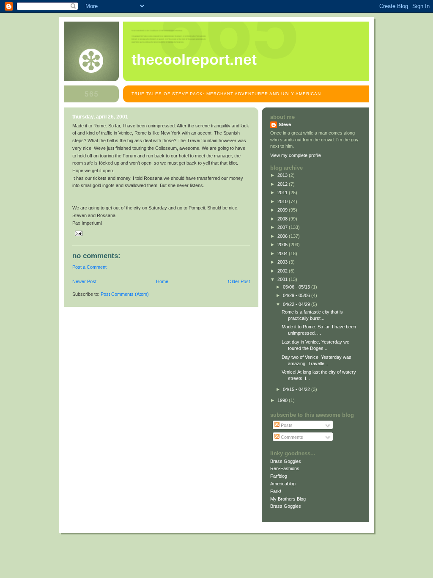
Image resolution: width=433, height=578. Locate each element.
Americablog (283, 483)
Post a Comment (89, 267)
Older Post (239, 281)
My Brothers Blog (288, 498)
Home (162, 281)
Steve (285, 124)
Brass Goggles (285, 461)
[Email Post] (77, 233)
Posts (286, 425)
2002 (283, 270)
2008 (283, 218)
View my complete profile (295, 155)
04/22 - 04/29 (297, 304)
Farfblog (278, 476)
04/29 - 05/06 (297, 295)
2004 (283, 253)
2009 (283, 209)
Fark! (275, 491)
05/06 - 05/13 (297, 286)
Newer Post (84, 281)
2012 (283, 184)
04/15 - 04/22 (297, 389)
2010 (283, 201)
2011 (283, 192)
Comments (291, 437)
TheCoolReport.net (194, 59)
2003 (283, 261)
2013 (283, 175)
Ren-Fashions (284, 468)
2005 (283, 244)
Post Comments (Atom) (125, 294)
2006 (283, 236)
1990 (283, 400)
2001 (283, 279)
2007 (283, 227)
